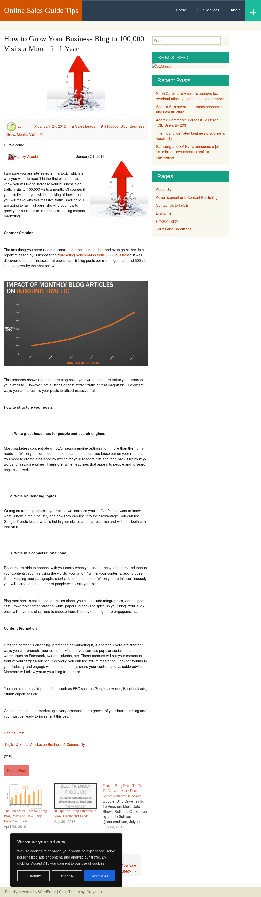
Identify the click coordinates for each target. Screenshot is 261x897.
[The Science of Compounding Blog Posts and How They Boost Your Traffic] (26, 796)
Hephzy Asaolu (26, 156)
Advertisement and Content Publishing (187, 197)
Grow (10, 134)
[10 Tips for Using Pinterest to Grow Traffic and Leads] (75, 796)
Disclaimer (164, 213)
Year (43, 134)
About (235, 9)
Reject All (66, 875)
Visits (33, 134)
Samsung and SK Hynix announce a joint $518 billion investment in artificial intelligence (189, 152)
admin (23, 126)
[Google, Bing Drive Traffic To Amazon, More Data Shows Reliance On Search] (127, 806)
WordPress (47, 891)
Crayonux (94, 891)
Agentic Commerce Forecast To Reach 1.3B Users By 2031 (187, 122)
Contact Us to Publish (173, 205)
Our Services (208, 9)
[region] (66, 860)
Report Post (16, 770)
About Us (163, 189)
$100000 (111, 126)
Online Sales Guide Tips (41, 10)
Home (181, 9)
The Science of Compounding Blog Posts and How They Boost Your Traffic (25, 816)
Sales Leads (85, 126)
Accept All (100, 875)
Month (22, 134)
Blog (124, 126)
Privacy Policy (167, 221)
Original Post (14, 732)
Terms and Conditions (173, 228)
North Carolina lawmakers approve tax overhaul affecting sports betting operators (190, 96)
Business (137, 126)
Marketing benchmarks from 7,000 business (94, 254)
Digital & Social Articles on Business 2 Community (45, 744)
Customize (33, 875)
